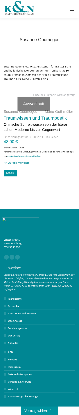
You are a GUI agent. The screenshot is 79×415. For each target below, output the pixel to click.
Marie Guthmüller (59, 112)
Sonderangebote (17, 328)
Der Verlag (14, 335)
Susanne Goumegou (20, 112)
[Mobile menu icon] (71, 9)
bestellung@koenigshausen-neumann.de (35, 282)
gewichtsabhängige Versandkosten (23, 155)
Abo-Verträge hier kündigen (23, 396)
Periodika (13, 306)
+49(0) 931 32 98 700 (61, 285)
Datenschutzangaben (20, 374)
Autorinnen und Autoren (22, 313)
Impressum (14, 367)
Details (10, 172)
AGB (10, 352)
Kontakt (12, 359)
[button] (17, 163)
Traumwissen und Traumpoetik (36, 123)
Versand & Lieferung (19, 381)
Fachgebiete (14, 298)
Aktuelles (13, 343)
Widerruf (13, 389)
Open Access (15, 320)
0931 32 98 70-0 (12, 247)
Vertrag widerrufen (39, 411)
